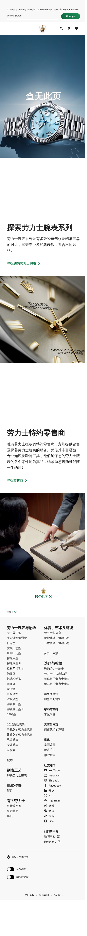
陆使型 (11, 673)
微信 (51, 811)
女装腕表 (12, 744)
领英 (51, 790)
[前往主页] (42, 28)
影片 (10, 790)
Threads (54, 780)
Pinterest (54, 800)
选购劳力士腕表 (54, 668)
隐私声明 (44, 895)
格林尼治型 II (15, 668)
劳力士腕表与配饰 (21, 628)
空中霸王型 (14, 632)
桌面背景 (49, 744)
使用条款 (29, 895)
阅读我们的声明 (54, 729)
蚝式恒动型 (14, 678)
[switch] (18, 869)
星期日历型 (14, 653)
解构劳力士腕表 (17, 775)
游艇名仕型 (14, 704)
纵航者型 (12, 694)
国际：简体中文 (20, 857)
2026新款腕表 (15, 724)
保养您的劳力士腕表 (57, 683)
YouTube (54, 770)
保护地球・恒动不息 (57, 638)
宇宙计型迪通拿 (17, 638)
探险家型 (12, 658)
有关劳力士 (16, 801)
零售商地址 (51, 694)
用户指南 (49, 755)
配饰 (10, 760)
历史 (10, 816)
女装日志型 (14, 648)
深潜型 (11, 689)
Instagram (55, 775)
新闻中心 (49, 836)
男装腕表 (12, 739)
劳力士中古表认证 (55, 673)
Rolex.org (50, 841)
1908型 (11, 714)
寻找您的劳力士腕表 (21, 263)
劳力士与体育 (52, 632)
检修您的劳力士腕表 (57, 678)
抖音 (51, 816)
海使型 (11, 683)
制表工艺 (14, 770)
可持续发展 (14, 805)
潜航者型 (12, 699)
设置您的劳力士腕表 (19, 734)
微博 (51, 805)
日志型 (11, 643)
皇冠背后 (12, 811)
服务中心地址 (52, 699)
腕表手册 (49, 749)
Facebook (55, 785)
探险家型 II (14, 663)
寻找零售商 (15, 480)
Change (70, 16)
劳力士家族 (51, 653)
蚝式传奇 (14, 786)
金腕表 (11, 750)
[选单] (9, 28)
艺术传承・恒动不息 (57, 643)
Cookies (58, 895)
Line (51, 821)
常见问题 (49, 714)
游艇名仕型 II (15, 709)
